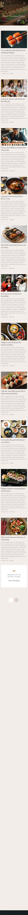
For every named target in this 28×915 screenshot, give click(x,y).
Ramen (11, 73)
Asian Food (12, 317)
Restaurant (12, 171)
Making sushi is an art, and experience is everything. (14, 576)
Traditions (11, 219)
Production (12, 268)
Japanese (11, 122)
